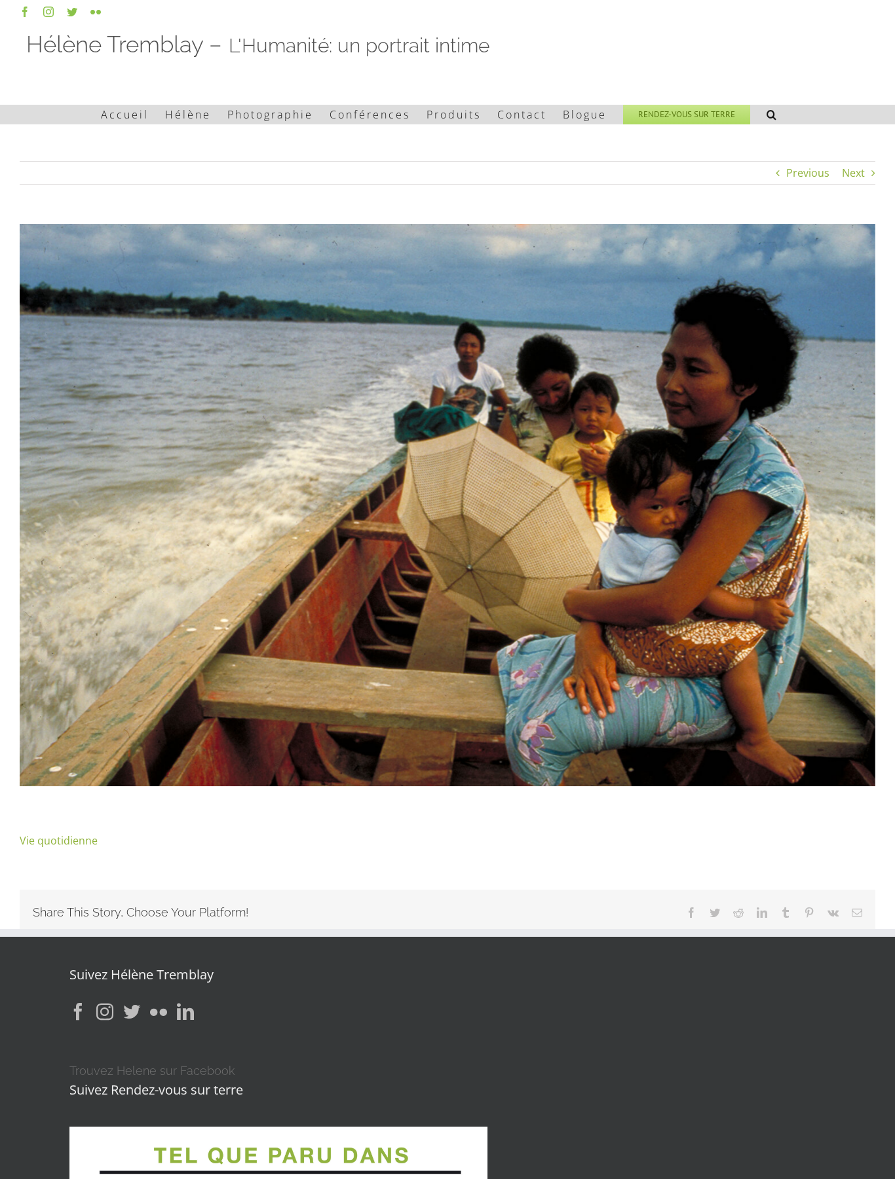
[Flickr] (158, 1011)
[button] (772, 114)
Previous (807, 173)
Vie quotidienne (59, 840)
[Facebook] (77, 1011)
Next (853, 173)
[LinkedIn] (185, 1011)
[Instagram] (104, 1011)
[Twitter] (131, 1011)
